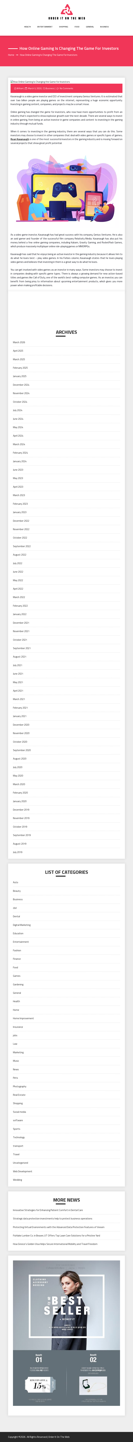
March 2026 (19, 342)
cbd (15, 908)
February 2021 (20, 708)
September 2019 (22, 835)
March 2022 (19, 597)
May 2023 (18, 478)
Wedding (17, 1180)
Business (104, 26)
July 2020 (17, 767)
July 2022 (17, 563)
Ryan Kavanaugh (20, 139)
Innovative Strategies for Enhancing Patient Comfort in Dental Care (48, 1210)
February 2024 (20, 453)
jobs (15, 1035)
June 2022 (18, 572)
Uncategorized (20, 1163)
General (90, 26)
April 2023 (18, 487)
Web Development (22, 1171)
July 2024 (17, 410)
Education (18, 933)
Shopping (63, 26)
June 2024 (18, 419)
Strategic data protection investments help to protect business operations (52, 1218)
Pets (15, 1078)
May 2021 (18, 682)
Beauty (17, 891)
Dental (16, 916)
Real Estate (19, 1095)
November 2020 (21, 733)
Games (16, 976)
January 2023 (19, 512)
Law (15, 1044)
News (16, 1069)
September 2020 (22, 750)
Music (16, 1061)
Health (27, 26)
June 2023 (18, 470)
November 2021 (21, 631)
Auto (15, 882)
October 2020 (20, 742)
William (20, 88)
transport (18, 1146)
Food (77, 26)
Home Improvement (23, 1018)
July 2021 (17, 665)
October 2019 (20, 827)
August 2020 (19, 758)
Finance (17, 959)
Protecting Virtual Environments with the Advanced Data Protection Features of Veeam (58, 1227)
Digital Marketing (21, 925)
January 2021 (19, 716)
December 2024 (21, 385)
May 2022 (18, 580)
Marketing (18, 1052)
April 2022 (18, 589)
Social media (19, 1112)
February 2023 (20, 504)
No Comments (66, 88)
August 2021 (19, 657)
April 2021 (18, 691)
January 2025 (19, 376)
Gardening (18, 984)
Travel (16, 1154)
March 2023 (19, 495)
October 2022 (20, 538)
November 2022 (21, 529)
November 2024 (21, 393)
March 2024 (19, 444)
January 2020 (19, 801)
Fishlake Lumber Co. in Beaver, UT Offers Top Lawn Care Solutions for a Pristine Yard (56, 1235)
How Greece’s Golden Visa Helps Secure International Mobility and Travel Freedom (55, 1244)
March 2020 (19, 784)
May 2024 (18, 427)
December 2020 (21, 725)
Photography (19, 1086)
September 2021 (22, 648)
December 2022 (21, 521)
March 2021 (19, 699)
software (18, 1120)
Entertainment (45, 26)
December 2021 (21, 623)
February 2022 (20, 606)
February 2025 (20, 368)
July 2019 (17, 852)
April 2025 (18, 351)
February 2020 (20, 793)
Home (16, 1010)
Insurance (18, 1027)
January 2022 (19, 614)
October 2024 (20, 402)
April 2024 (18, 436)
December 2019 (21, 810)
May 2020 (18, 775)
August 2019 (19, 844)
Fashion (17, 950)
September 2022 (22, 546)
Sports (16, 1129)
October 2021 (20, 640)
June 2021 (18, 674)
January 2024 (19, 461)
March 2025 (19, 359)
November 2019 (21, 818)
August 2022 (19, 555)
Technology (19, 1137)
